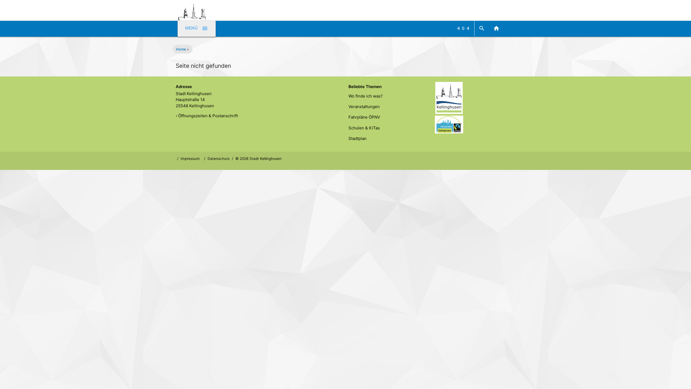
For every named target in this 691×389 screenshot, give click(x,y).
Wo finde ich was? (365, 96)
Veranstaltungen (364, 106)
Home (181, 49)
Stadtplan (357, 138)
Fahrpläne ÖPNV (364, 117)
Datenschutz (219, 158)
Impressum (190, 158)
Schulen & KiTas (364, 127)
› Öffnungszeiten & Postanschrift (207, 115)
